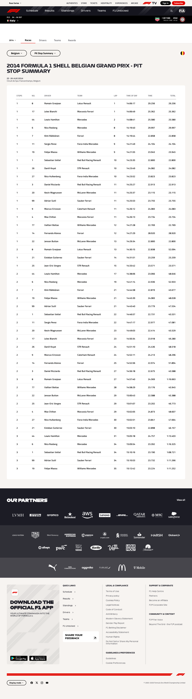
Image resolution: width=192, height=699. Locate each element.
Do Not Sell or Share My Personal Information (122, 643)
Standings (67, 11)
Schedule (32, 11)
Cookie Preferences (115, 663)
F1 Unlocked (120, 11)
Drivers (86, 11)
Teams (101, 11)
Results (49, 11)
